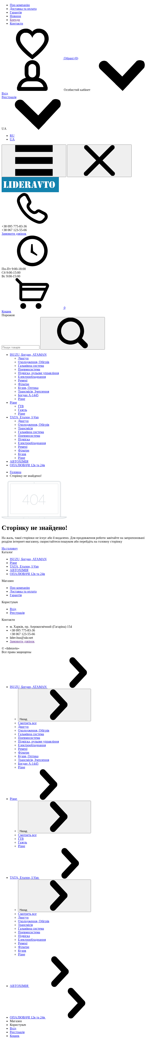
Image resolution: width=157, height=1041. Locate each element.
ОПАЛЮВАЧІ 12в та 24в (27, 574)
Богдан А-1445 (28, 395)
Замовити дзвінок (14, 233)
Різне (21, 399)
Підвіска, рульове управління (38, 373)
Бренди (15, 19)
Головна (15, 472)
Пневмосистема (29, 369)
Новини (15, 16)
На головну (10, 548)
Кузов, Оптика (28, 388)
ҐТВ (21, 406)
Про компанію (20, 5)
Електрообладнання (32, 376)
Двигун (23, 358)
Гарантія (16, 12)
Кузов (22, 454)
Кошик (6, 311)
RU (12, 135)
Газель (22, 410)
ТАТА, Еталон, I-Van (24, 566)
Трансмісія (25, 428)
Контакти (16, 23)
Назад (24, 719)
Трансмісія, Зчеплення (33, 391)
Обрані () (71, 58)
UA (12, 139)
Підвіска (24, 439)
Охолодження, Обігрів (33, 362)
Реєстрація (9, 97)
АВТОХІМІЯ (19, 570)
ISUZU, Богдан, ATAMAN (28, 559)
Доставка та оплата (23, 8)
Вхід (5, 93)
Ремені (22, 380)
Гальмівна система (31, 365)
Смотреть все (27, 723)
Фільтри (23, 384)
